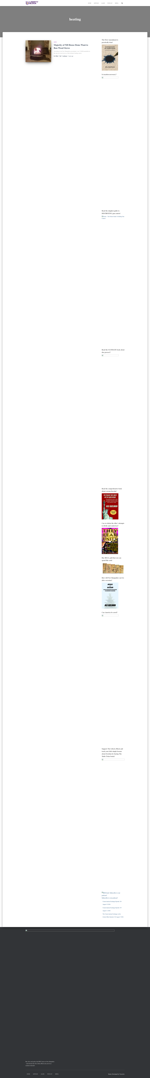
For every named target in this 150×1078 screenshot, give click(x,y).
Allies (103, 3)
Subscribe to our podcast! (110, 898)
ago (70, 56)
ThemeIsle (121, 1074)
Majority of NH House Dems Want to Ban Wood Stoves (71, 46)
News (55, 42)
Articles (96, 3)
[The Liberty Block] (32, 3)
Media (116, 3)
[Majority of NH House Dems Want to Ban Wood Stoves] (38, 51)
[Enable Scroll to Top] (146, 1074)
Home (89, 3)
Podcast (109, 3)
